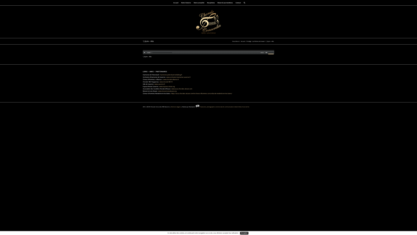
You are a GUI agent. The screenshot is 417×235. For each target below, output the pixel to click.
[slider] (271, 53)
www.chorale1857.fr (166, 82)
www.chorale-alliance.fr (171, 79)
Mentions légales (176, 107)
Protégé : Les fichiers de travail (256, 41)
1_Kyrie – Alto (148, 41)
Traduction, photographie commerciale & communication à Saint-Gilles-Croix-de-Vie (224, 107)
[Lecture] (144, 53)
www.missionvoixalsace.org (167, 91)
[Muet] (266, 53)
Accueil (243, 41)
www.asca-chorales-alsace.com (181, 89)
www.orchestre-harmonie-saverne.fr (178, 77)
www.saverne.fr (160, 84)
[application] (208, 52)
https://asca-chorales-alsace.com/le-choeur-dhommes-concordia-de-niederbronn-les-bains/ (201, 93)
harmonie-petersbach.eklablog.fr (171, 75)
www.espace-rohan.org (167, 86)
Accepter (244, 233)
